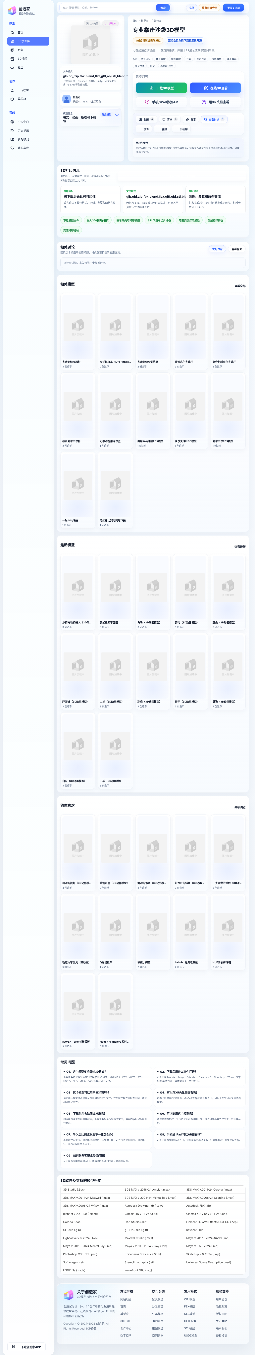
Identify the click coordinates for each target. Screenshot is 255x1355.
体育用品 (145, 59)
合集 (20, 50)
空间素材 (157, 1335)
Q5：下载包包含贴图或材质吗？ (86, 1113)
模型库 (144, 20)
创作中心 (125, 1328)
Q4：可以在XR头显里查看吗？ (179, 1092)
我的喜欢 (23, 148)
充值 (191, 7)
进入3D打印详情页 (181, 176)
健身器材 (176, 59)
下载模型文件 (71, 220)
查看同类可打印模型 (128, 220)
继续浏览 (240, 807)
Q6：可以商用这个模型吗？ (177, 1113)
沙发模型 (157, 1306)
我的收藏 (23, 139)
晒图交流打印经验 (189, 220)
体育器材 (161, 59)
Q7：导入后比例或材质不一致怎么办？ (90, 1134)
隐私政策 (221, 1306)
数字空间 (125, 1335)
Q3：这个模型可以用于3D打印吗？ (88, 1092)
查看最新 (240, 546)
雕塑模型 (157, 1328)
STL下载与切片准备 (159, 220)
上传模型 (23, 90)
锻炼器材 (216, 59)
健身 (152, 65)
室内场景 (157, 1321)
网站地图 (125, 1299)
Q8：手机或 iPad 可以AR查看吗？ (181, 1134)
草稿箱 (22, 98)
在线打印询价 (215, 220)
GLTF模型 (190, 1321)
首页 (20, 32)
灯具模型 (157, 1313)
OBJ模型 (189, 1299)
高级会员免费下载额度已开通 (185, 40)
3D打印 (22, 58)
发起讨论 (217, 249)
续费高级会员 (209, 7)
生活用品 (156, 20)
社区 (20, 67)
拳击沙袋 (201, 59)
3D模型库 (24, 41)
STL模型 (189, 1328)
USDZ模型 (190, 1335)
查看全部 (237, 249)
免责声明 (221, 1321)
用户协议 (221, 1299)
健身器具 (231, 59)
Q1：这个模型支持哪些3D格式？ (86, 1071)
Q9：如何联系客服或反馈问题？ (86, 1155)
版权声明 (221, 1313)
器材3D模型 (166, 65)
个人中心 (23, 121)
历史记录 (23, 130)
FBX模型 (189, 1306)
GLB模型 (189, 1313)
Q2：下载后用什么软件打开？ (178, 1071)
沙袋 (188, 59)
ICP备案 (91, 1328)
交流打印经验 (71, 230)
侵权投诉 (221, 1335)
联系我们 (221, 1328)
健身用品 (139, 65)
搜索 (163, 7)
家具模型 (157, 1299)
